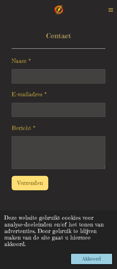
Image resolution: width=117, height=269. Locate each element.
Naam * (21, 60)
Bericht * (23, 128)
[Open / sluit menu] (111, 10)
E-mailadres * (29, 94)
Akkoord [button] (91, 259)
